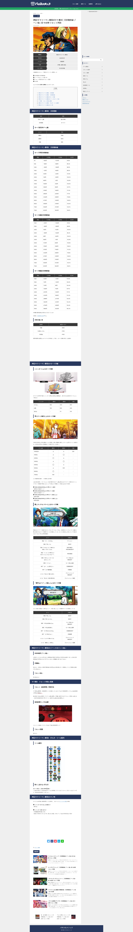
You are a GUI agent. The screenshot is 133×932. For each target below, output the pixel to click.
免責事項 (91, 3)
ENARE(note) (40, 315)
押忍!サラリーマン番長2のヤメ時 (46, 105)
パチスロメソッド (66, 927)
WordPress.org (85, 103)
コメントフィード (86, 101)
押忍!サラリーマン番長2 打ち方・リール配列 (49, 103)
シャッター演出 (63, 801)
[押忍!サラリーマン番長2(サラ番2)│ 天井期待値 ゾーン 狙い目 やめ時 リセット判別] (58, 841)
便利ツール (83, 3)
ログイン (84, 97)
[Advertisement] (55, 350)
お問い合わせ (98, 3)
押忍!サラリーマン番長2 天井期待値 (47, 94)
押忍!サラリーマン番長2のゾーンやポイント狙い (49, 99)
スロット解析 (75, 3)
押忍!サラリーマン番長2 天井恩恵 (46, 92)
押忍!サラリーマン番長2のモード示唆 (47, 97)
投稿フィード (85, 99)
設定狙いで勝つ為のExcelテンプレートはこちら (66, 8)
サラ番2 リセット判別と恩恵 (45, 101)
